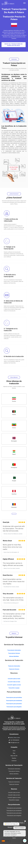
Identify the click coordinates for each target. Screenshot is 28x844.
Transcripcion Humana (14, 653)
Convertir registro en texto (14, 684)
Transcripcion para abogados (14, 706)
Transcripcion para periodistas (14, 697)
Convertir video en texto (14, 681)
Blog (14, 753)
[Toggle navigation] (24, 3)
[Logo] (14, 718)
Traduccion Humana (14, 669)
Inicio (14, 750)
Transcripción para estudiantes (14, 700)
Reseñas (14, 758)
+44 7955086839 (14, 740)
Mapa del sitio (14, 755)
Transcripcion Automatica (14, 650)
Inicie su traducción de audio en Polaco (13, 44)
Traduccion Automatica (14, 666)
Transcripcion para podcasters (14, 703)
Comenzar (14, 760)
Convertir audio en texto (14, 678)
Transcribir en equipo (14, 687)
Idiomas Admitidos (14, 656)
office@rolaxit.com (14, 742)
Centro (14, 838)
